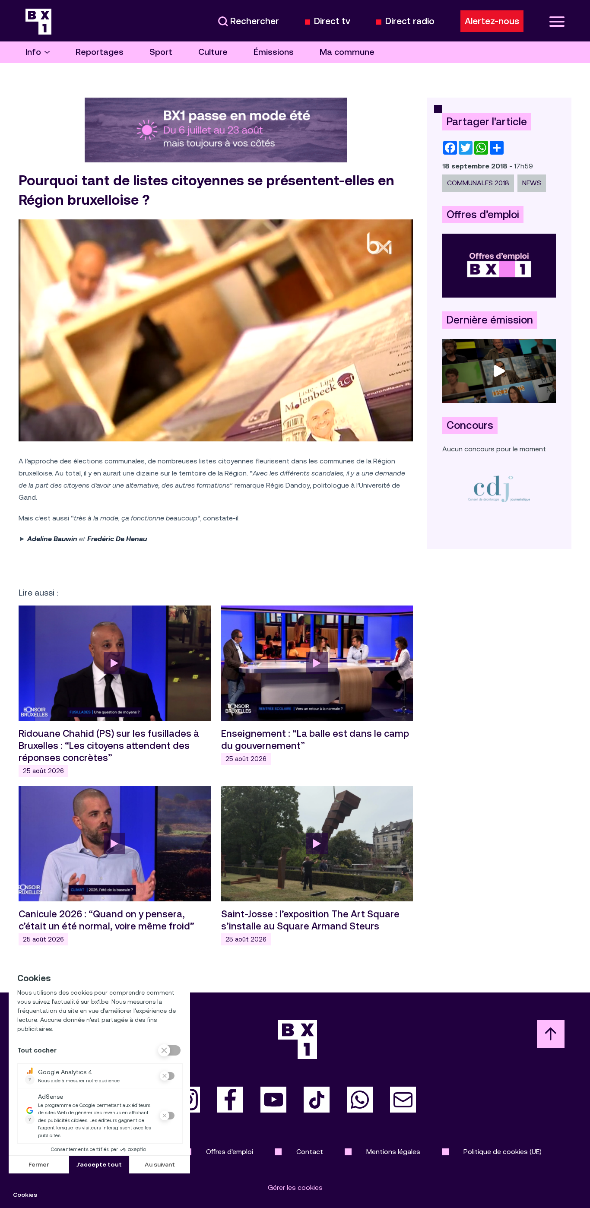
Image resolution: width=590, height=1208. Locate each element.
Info (33, 52)
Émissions (274, 52)
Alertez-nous (492, 21)
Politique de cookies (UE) (502, 1152)
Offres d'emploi (229, 1152)
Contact (309, 1152)
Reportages (100, 52)
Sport (160, 52)
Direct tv (332, 21)
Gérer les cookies (295, 1187)
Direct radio (410, 21)
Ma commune (347, 52)
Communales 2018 (478, 183)
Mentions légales (393, 1152)
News (531, 183)
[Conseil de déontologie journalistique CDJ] (499, 489)
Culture (213, 52)
